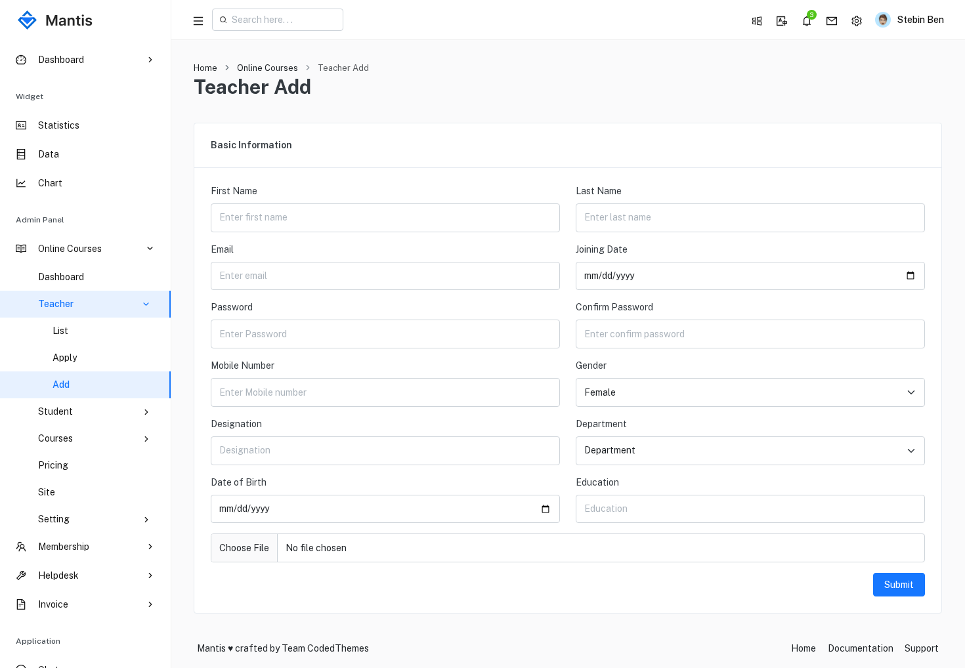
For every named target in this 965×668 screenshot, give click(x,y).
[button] (757, 20)
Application (38, 641)
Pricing (53, 465)
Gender (591, 365)
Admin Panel (40, 219)
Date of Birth (239, 482)
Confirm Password (614, 307)
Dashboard (61, 277)
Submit (899, 584)
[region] (85, 353)
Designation (236, 424)
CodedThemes (338, 648)
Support (922, 648)
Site (46, 492)
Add (61, 384)
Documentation (860, 648)
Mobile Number (242, 365)
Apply (65, 357)
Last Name (599, 191)
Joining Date (602, 249)
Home (205, 68)
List (60, 330)
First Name (234, 191)
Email (222, 249)
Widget (29, 96)
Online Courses (267, 68)
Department (601, 424)
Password (232, 307)
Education (597, 482)
